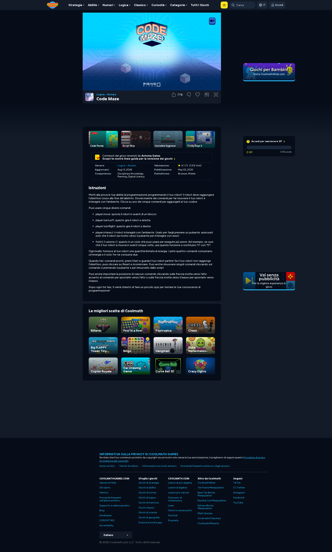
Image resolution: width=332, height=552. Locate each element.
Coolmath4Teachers (209, 518)
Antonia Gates (150, 155)
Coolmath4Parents (208, 523)
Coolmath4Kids (206, 482)
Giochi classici (146, 507)
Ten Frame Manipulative (211, 487)
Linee (171, 505)
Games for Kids (107, 482)
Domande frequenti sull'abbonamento (110, 499)
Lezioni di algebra (177, 487)
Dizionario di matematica (175, 499)
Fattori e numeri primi (180, 510)
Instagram (239, 492)
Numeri (108, 5)
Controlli (207, 100)
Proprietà (173, 520)
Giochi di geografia (149, 517)
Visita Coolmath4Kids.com (269, 74)
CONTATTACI (106, 520)
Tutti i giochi (200, 5)
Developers (105, 515)
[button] (224, 5)
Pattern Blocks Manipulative (206, 507)
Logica (123, 5)
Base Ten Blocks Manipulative (206, 494)
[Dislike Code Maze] (189, 94)
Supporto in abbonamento (114, 505)
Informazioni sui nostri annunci (159, 466)
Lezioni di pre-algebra (180, 482)
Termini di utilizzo (128, 466)
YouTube (238, 502)
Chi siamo (104, 487)
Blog (101, 510)
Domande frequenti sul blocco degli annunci (205, 466)
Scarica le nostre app (150, 522)
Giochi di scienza (148, 512)
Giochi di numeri (147, 492)
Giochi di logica (147, 497)
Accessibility (106, 525)
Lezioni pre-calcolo (178, 492)
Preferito (197, 100)
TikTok (237, 482)
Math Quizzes (205, 513)
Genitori (103, 492)
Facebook (238, 497)
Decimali (173, 515)
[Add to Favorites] (197, 94)
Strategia (75, 5)
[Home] (52, 4)
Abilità (92, 5)
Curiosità (157, 5)
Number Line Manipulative (212, 500)
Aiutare (111, 94)
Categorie (177, 5)
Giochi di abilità (147, 487)
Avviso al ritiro (107, 466)
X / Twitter (239, 487)
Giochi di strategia (149, 482)
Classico (140, 5)
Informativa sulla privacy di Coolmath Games (138, 454)
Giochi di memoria (149, 502)
